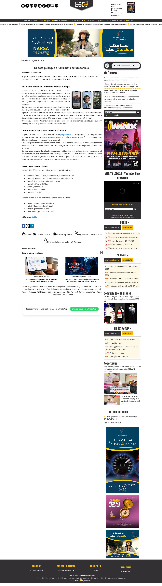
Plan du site (75, 581)
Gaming (76, 286)
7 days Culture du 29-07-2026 (122, 241)
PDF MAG (130, 21)
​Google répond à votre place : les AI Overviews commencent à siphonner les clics (41, 280)
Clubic (34, 217)
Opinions (100, 21)
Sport (80, 21)
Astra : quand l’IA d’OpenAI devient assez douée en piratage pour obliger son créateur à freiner (82, 280)
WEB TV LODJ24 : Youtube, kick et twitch (122, 175)
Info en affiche (43, 286)
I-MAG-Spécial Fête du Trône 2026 (124, 237)
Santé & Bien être (36, 289)
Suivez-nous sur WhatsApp (84, 309)
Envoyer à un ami (43, 234)
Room (24, 292)
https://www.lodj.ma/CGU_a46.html (122, 217)
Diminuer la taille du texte (58, 242)
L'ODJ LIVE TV (95, 570)
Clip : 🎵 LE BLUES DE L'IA (119, 356)
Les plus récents (112, 227)
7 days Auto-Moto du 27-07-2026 (123, 248)
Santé (55, 21)
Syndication (86, 581)
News (34, 21)
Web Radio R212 (126, 571)
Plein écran (136, 183)
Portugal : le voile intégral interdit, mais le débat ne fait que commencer (85, 24)
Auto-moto (89, 21)
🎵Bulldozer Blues (117, 353)
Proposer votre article (66, 570)
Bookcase (57, 294)
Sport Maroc (83, 289)
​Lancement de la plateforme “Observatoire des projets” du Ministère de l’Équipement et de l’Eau (130, 399)
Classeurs (127, 227)
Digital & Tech (37, 60)
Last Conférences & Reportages (88, 292)
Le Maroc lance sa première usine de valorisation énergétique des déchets (118, 106)
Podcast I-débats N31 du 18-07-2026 (124, 286)
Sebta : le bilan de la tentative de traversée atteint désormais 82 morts (120, 91)
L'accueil (26, 21)
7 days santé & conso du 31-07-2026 (125, 234)
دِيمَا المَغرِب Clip (116, 343)
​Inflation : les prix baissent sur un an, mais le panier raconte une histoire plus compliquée (121, 85)
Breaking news (29, 286)
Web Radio (111, 21)
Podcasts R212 (35, 292)
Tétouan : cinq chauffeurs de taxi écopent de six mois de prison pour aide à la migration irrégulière (121, 99)
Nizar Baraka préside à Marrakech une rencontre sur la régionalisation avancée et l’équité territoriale (122, 369)
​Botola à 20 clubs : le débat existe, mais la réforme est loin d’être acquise (31, 24)
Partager (77, 242)
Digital (48, 21)
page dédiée (66, 134)
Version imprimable (64, 234)
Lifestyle (63, 21)
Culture (72, 21)
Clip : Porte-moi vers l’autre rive (122, 339)
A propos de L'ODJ (36, 570)
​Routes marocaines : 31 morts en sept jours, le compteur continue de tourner (121, 79)
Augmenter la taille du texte (90, 234)
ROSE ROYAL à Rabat (113, 423)
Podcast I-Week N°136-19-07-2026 (124, 282)
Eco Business (87, 286)
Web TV (121, 21)
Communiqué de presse (61, 286)
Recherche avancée (112, 115)
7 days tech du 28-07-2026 (121, 244)
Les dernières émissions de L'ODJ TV (57, 292)
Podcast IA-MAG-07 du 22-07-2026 (124, 279)
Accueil (24, 60)
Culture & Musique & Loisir (65, 289)
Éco (41, 21)
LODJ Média (68, 294)
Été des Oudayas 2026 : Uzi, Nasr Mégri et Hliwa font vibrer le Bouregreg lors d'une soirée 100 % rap (121, 299)
